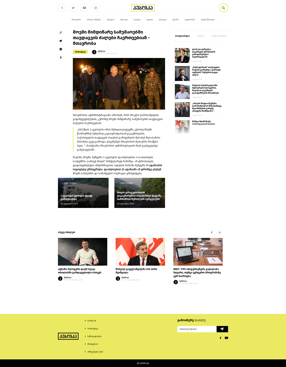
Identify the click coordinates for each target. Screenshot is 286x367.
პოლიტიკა (80, 52)
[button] (223, 7)
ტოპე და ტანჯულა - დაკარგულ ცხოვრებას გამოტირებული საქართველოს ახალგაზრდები (203, 53)
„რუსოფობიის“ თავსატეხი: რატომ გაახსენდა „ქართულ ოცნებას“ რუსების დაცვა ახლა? (206, 71)
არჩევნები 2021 (95, 352)
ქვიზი (175, 19)
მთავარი (76, 19)
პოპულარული (182, 36)
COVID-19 (91, 321)
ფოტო (150, 19)
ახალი (200, 36)
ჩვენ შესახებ (207, 19)
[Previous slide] (212, 232)
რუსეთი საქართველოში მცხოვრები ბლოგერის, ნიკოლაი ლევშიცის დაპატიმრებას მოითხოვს (205, 89)
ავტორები (190, 19)
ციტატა (163, 19)
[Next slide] (220, 232)
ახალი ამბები (94, 19)
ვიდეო (137, 19)
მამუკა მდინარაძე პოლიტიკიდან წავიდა (203, 122)
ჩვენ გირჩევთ (219, 36)
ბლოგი (124, 19)
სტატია (110, 19)
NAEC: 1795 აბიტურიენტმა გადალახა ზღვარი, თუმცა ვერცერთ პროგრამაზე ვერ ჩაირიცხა (197, 273)
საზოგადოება (94, 336)
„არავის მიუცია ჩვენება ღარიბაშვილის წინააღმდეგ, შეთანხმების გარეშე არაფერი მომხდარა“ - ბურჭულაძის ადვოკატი (207, 107)
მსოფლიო (92, 344)
